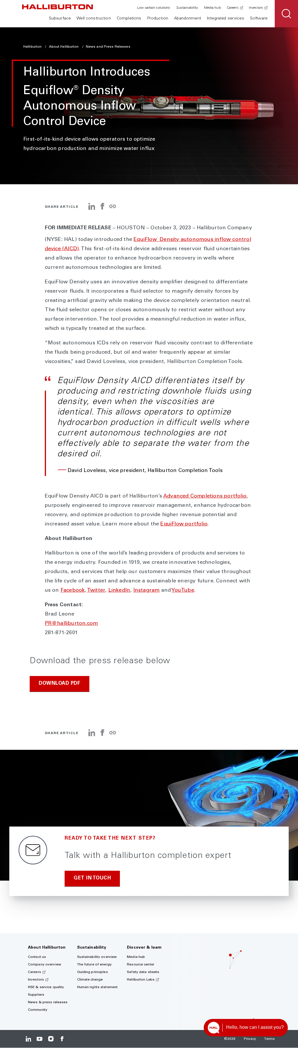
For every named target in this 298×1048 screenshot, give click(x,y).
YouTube (182, 590)
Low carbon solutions (153, 8)
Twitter (96, 590)
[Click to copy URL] (112, 207)
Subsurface (60, 19)
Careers (233, 8)
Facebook (73, 590)
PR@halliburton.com (71, 623)
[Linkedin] (28, 1039)
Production (157, 19)
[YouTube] (39, 1039)
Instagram (146, 590)
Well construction (94, 19)
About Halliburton (64, 47)
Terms (269, 1039)
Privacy (250, 1039)
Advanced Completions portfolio (204, 496)
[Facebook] (102, 208)
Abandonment (187, 19)
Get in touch (92, 878)
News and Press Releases (108, 47)
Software (258, 19)
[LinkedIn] (91, 208)
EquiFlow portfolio (183, 524)
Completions (129, 19)
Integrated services (225, 19)
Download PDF (59, 683)
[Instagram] (51, 1039)
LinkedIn (119, 590)
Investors (256, 8)
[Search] (286, 13)
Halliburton (32, 47)
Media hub (212, 8)
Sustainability (187, 8)
